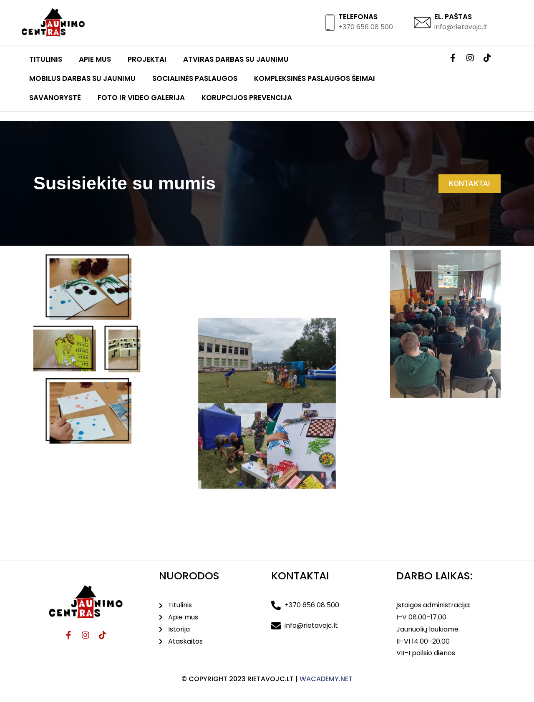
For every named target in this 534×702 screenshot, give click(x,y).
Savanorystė (55, 98)
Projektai (147, 59)
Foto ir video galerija (141, 98)
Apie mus (95, 59)
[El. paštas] (422, 22)
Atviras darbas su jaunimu (236, 59)
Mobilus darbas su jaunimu (82, 78)
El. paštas (453, 17)
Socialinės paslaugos (194, 78)
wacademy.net (326, 679)
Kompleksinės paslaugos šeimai (314, 78)
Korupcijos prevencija (247, 98)
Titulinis (45, 59)
